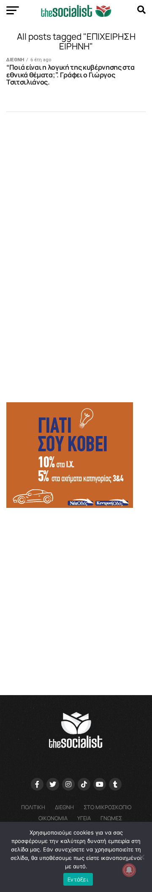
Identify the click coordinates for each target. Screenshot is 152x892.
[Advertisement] (76, 597)
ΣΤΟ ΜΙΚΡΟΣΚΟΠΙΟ (107, 807)
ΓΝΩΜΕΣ (111, 818)
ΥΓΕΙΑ (84, 818)
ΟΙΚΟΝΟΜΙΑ (53, 818)
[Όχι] (141, 857)
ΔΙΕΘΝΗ (64, 807)
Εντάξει (78, 879)
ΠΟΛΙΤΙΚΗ (33, 807)
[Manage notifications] (129, 870)
